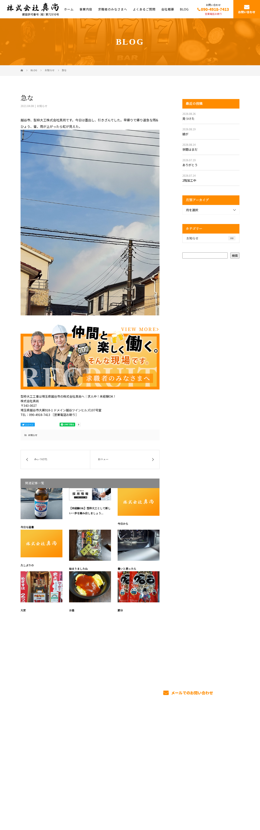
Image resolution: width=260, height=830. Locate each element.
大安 (23, 610)
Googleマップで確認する (40, 785)
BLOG (184, 9)
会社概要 (167, 9)
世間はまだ (190, 149)
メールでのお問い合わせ (191, 692)
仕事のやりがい (164, 738)
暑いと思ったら (127, 568)
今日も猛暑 (27, 527)
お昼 (71, 610)
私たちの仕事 (117, 751)
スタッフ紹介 (162, 751)
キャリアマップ (164, 745)
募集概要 (159, 758)
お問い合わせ (246, 12)
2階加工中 (189, 180)
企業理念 (204, 751)
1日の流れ (115, 758)
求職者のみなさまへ (112, 9)
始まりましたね (78, 568)
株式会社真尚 (31, 736)
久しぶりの (27, 565)
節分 (120, 610)
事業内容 (85, 9)
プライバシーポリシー (223, 809)
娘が (185, 134)
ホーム (69, 9)
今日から (123, 523)
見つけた (188, 118)
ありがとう (190, 165)
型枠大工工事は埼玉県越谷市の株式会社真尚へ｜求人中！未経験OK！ (61, 809)
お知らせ (42, 106)
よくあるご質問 (144, 9)
